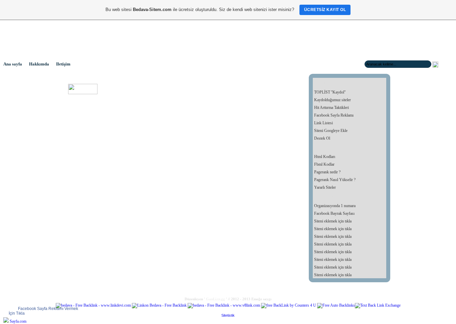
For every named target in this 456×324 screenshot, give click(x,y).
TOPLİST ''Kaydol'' (330, 92)
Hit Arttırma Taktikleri (331, 107)
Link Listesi (323, 123)
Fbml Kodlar (324, 164)
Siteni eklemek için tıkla (333, 221)
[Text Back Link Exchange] (378, 305)
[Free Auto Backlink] (336, 305)
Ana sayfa (12, 63)
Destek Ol (322, 138)
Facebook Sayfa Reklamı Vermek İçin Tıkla (43, 311)
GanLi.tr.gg (215, 299)
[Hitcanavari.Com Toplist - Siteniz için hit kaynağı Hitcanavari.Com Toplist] (82, 93)
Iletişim (63, 63)
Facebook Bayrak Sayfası (334, 213)
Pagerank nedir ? (327, 172)
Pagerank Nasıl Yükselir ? (335, 179)
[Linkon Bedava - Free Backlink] (159, 305)
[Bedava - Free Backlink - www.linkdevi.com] (93, 305)
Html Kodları (324, 156)
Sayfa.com (18, 321)
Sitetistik (228, 315)
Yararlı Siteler (325, 187)
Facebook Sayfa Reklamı (334, 115)
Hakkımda (39, 63)
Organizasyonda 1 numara (335, 205)
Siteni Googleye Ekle (331, 130)
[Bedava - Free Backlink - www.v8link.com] (224, 305)
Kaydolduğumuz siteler (332, 100)
